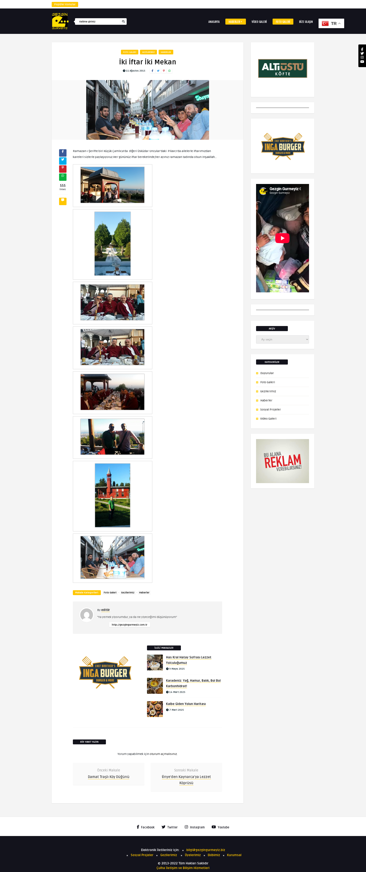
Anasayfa (214, 21)
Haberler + (235, 21)
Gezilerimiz (148, 52)
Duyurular (267, 373)
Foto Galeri (283, 21)
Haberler (166, 52)
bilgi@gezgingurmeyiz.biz (205, 850)
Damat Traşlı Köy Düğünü (108, 777)
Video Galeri (259, 21)
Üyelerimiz (193, 855)
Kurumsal (234, 855)
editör (105, 610)
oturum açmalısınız (163, 754)
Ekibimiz (214, 855)
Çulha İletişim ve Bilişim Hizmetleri (183, 868)
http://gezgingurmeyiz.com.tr (129, 624)
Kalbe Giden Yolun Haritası (186, 704)
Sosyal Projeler (270, 409)
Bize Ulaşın (306, 21)
